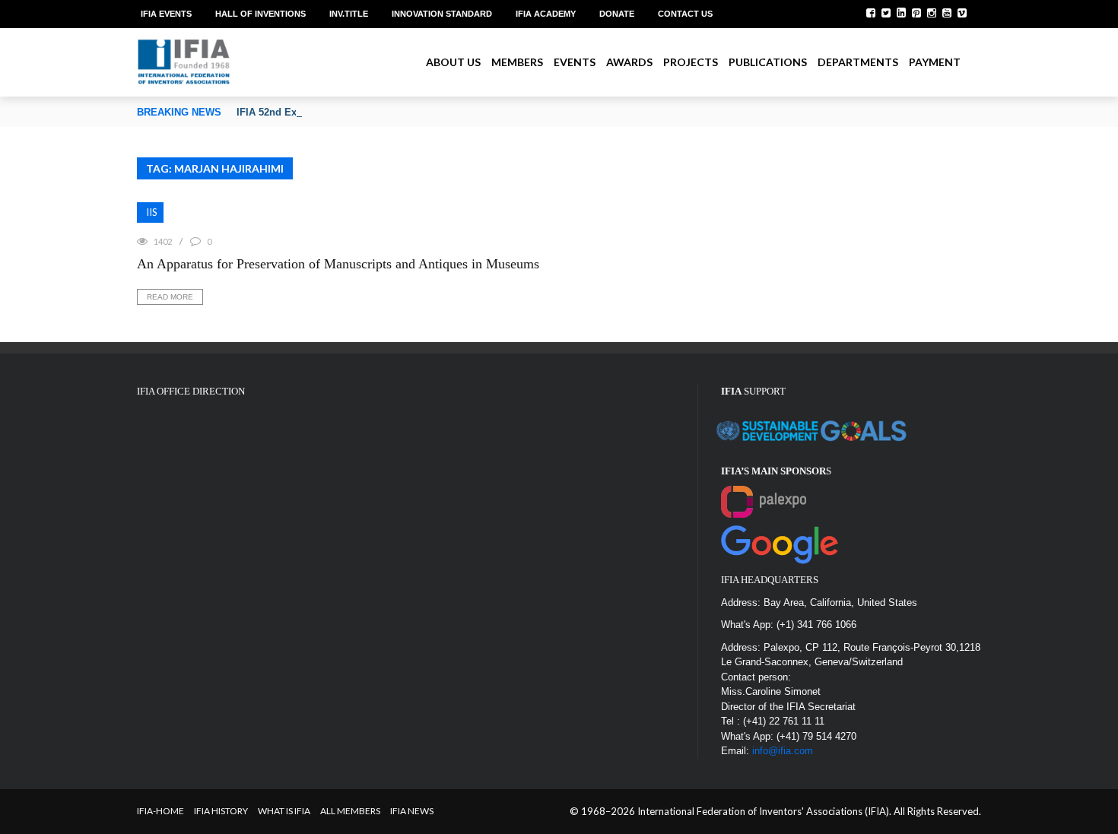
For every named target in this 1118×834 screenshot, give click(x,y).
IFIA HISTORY (221, 811)
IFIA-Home (160, 811)
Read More (170, 297)
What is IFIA (284, 811)
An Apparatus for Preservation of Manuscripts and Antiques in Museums (338, 263)
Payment (935, 61)
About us (453, 61)
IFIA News (412, 811)
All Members (350, 811)
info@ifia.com (782, 750)
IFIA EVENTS (166, 13)
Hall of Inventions (260, 13)
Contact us (685, 13)
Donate (616, 13)
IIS (151, 212)
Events (575, 61)
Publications (768, 61)
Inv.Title (348, 13)
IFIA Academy (546, 13)
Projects (690, 61)
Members (517, 61)
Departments (858, 61)
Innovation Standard (442, 13)
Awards (629, 61)
